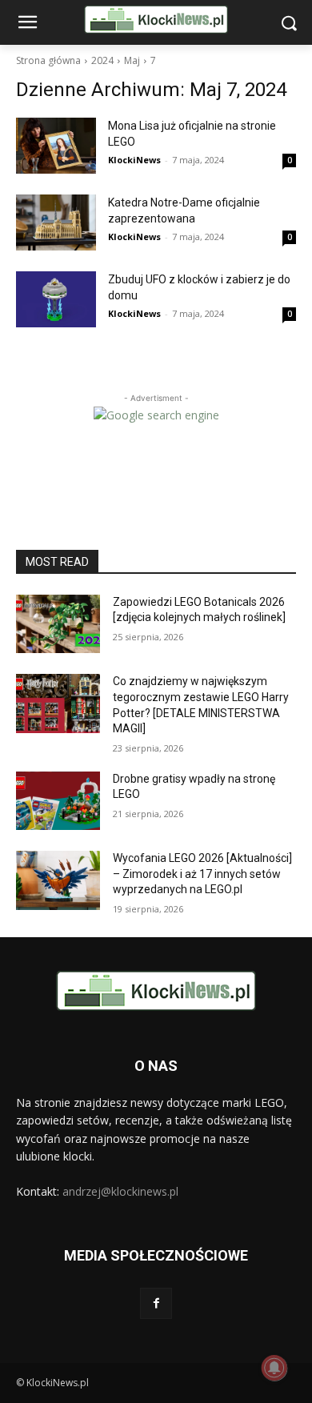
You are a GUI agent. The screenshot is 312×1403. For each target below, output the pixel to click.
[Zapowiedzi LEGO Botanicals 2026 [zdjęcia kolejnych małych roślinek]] (58, 624)
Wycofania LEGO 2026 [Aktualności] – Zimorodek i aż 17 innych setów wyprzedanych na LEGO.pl (202, 874)
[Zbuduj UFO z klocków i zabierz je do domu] (56, 299)
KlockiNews (134, 160)
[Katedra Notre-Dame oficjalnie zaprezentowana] (56, 222)
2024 (102, 60)
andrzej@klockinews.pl (120, 1191)
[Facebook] (155, 1303)
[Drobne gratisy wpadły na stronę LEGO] (58, 801)
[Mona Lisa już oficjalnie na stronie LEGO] (56, 146)
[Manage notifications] (274, 1368)
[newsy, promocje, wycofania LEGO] (156, 19)
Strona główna (48, 60)
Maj (132, 60)
